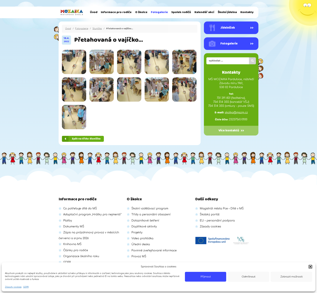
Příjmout (205, 276)
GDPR (26, 287)
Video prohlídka (142, 238)
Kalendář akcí (204, 12)
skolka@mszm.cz (236, 112)
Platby (67, 220)
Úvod (93, 12)
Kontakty (246, 12)
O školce (141, 12)
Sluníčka (97, 28)
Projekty (136, 232)
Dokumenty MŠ (73, 226)
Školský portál (209, 214)
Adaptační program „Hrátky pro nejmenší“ (92, 214)
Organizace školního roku (81, 256)
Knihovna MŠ (72, 244)
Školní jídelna (227, 12)
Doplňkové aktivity (144, 226)
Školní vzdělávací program (149, 208)
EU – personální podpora (217, 220)
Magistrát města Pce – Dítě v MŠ (222, 208)
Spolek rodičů (181, 12)
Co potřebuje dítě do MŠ (80, 208)
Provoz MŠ (138, 256)
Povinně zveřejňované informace (154, 250)
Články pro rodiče (75, 250)
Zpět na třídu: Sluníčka (86, 139)
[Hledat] (252, 60)
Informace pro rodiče (116, 12)
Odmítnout (248, 276)
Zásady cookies (13, 287)
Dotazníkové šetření (145, 220)
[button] (310, 266)
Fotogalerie (159, 12)
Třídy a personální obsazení (151, 214)
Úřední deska (140, 244)
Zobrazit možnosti (291, 276)
